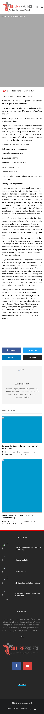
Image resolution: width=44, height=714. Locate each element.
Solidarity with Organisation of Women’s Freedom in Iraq (18, 516)
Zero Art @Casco (20, 571)
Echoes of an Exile (21, 560)
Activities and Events (24, 83)
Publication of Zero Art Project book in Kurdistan (27, 594)
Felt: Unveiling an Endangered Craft (28, 583)
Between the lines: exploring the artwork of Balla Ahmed (20, 447)
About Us (24, 708)
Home (9, 708)
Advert (16, 708)
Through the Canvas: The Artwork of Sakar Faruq (28, 548)
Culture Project (8, 83)
